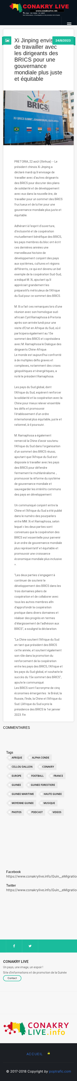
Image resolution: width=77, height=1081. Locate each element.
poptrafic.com (60, 1071)
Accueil (34, 1054)
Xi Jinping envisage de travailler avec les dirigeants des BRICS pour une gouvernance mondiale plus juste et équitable (38, 59)
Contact (12, 978)
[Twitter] (30, 946)
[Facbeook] (14, 946)
